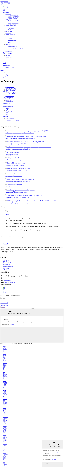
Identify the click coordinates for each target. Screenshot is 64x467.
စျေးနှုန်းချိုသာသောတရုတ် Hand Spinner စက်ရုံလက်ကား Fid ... (19, 149)
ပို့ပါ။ (1, 240)
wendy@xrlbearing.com (5, 2)
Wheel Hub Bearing (12, 29)
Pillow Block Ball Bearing (11, 25)
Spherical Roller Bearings (13, 17)
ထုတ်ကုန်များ (6, 12)
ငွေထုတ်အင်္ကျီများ (12, 40)
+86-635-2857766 (6, 278)
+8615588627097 (4, 1)
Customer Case (9, 57)
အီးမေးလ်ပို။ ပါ (3, 300)
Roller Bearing (8, 14)
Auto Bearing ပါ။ (9, 26)
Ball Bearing (8, 19)
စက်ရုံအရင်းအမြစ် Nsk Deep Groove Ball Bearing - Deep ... (18, 197)
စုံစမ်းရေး (8, 232)
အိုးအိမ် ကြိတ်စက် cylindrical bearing (13, 159)
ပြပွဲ (6, 58)
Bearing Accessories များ (11, 34)
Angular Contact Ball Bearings (14, 21)
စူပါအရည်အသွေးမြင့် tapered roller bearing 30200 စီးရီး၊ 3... (18, 192)
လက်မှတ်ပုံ (8, 55)
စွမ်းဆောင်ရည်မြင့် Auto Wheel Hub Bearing (15, 165)
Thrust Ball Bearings (12, 24)
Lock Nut (10, 38)
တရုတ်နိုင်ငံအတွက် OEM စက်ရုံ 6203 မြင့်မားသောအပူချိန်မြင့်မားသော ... (21, 138)
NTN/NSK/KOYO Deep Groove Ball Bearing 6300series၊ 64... (18, 181)
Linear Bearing (8, 33)
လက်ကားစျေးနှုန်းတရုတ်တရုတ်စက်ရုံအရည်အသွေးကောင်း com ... (20, 133)
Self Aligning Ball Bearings (13, 23)
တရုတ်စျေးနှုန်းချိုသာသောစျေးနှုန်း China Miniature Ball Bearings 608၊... (21, 143)
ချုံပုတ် (9, 42)
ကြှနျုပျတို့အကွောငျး (7, 53)
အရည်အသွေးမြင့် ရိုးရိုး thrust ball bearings (14, 176)
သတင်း (4, 63)
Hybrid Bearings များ (12, 46)
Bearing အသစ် (9, 51)
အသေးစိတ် (12, 232)
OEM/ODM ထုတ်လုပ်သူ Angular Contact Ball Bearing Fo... (18, 202)
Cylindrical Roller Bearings (13, 16)
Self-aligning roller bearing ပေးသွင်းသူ (13, 186)
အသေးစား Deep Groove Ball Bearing (16, 48)
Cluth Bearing (11, 28)
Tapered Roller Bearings (13, 15)
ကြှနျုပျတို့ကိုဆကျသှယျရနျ (9, 67)
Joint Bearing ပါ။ (9, 31)
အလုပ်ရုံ (7, 60)
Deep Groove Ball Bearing (13, 20)
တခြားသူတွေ (8, 44)
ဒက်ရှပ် (9, 36)
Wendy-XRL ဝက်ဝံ (4, 303)
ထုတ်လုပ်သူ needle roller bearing (12, 154)
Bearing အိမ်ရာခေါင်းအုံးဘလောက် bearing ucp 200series (17, 170)
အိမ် (4, 10)
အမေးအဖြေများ (6, 65)
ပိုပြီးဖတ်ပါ (2, 253)
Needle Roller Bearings (12, 18)
